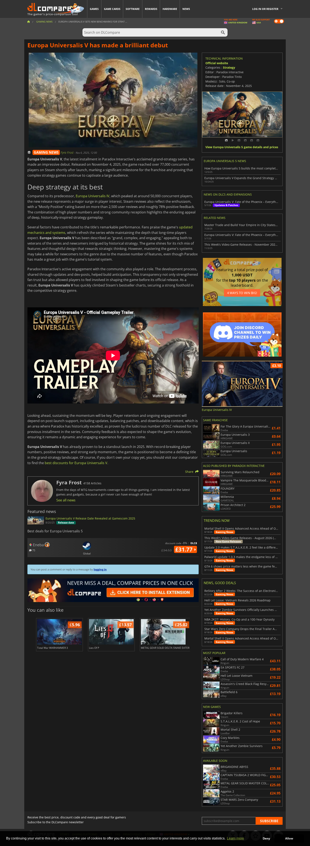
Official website (216, 63)
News (186, 9)
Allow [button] (289, 838)
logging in (100, 569)
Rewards (151, 9)
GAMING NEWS (46, 152)
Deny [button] (266, 838)
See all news (65, 500)
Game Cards (112, 9)
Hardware (170, 9)
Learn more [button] (235, 838)
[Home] (28, 21)
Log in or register (265, 9)
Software (133, 9)
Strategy (229, 67)
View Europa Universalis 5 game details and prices (241, 147)
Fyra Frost (67, 153)
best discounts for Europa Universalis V (76, 463)
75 (33, 550)
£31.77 (184, 549)
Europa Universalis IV (92, 196)
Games (94, 9)
